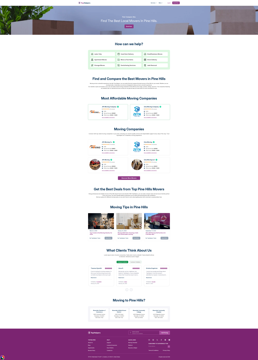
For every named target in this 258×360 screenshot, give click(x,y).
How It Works (110, 348)
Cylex (125, 281)
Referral (130, 345)
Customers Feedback (135, 262)
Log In (169, 3)
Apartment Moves (100, 60)
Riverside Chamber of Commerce (99, 311)
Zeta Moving (149, 142)
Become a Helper (132, 348)
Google (153, 281)
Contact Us (109, 350)
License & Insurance (112, 345)
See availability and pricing (108, 117)
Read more (93, 277)
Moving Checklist (132, 342)
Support (109, 342)
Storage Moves (99, 65)
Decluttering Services (128, 65)
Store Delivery (152, 60)
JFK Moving (107, 160)
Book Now (176, 3)
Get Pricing (164, 332)
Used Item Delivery (127, 54)
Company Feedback (122, 262)
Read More (108, 238)
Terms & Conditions (153, 350)
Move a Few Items (127, 60)
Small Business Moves (154, 54)
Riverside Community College (139, 311)
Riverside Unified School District (119, 311)
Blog (89, 345)
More (160, 3)
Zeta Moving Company (152, 107)
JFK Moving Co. (108, 142)
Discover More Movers (129, 178)
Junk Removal (152, 65)
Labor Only (98, 54)
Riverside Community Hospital (159, 311)
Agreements (91, 348)
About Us (90, 342)
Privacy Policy (166, 350)
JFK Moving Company (110, 107)
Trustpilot (98, 281)
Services (153, 3)
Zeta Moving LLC (150, 160)
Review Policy (91, 350)
